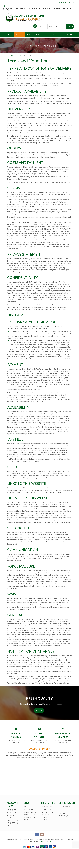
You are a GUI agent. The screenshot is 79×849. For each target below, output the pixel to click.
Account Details (11, 816)
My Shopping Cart (12, 824)
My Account (12, 813)
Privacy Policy (48, 809)
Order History (13, 820)
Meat (26, 807)
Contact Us (47, 807)
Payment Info (47, 815)
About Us (18, 55)
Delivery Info (47, 812)
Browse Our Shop (29, 819)
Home (11, 55)
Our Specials (29, 815)
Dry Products (30, 809)
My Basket (11, 810)
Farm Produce (30, 812)
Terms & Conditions (47, 819)
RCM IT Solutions (44, 841)
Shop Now (39, 710)
